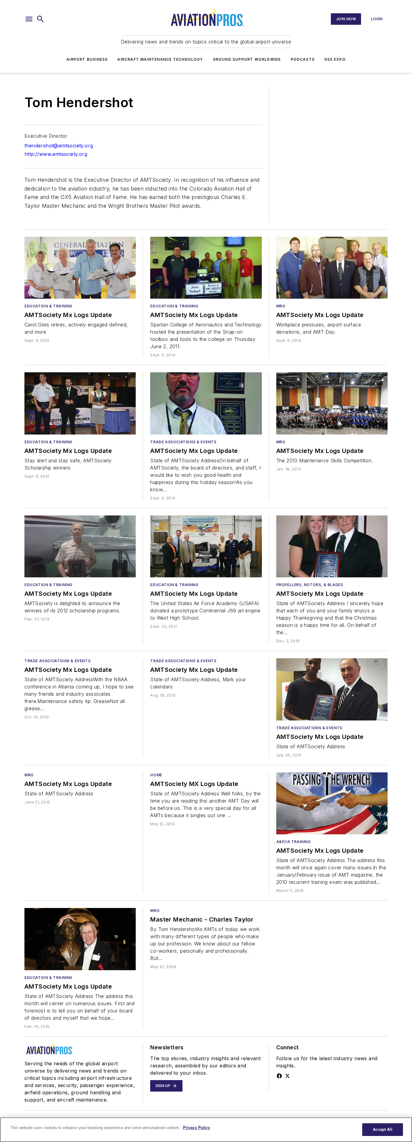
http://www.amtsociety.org (55, 154)
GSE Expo (335, 59)
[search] (40, 19)
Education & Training (48, 306)
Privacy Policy (196, 1127)
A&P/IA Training (293, 841)
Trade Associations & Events (183, 442)
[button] (28, 19)
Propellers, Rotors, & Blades (309, 584)
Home (156, 775)
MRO (281, 306)
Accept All (382, 1129)
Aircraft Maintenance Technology (160, 59)
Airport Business (87, 59)
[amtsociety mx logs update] (80, 268)
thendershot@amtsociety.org (58, 146)
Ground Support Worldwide (247, 59)
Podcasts (303, 59)
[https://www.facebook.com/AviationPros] (279, 1076)
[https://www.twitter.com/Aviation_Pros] (287, 1076)
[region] (206, 1129)
